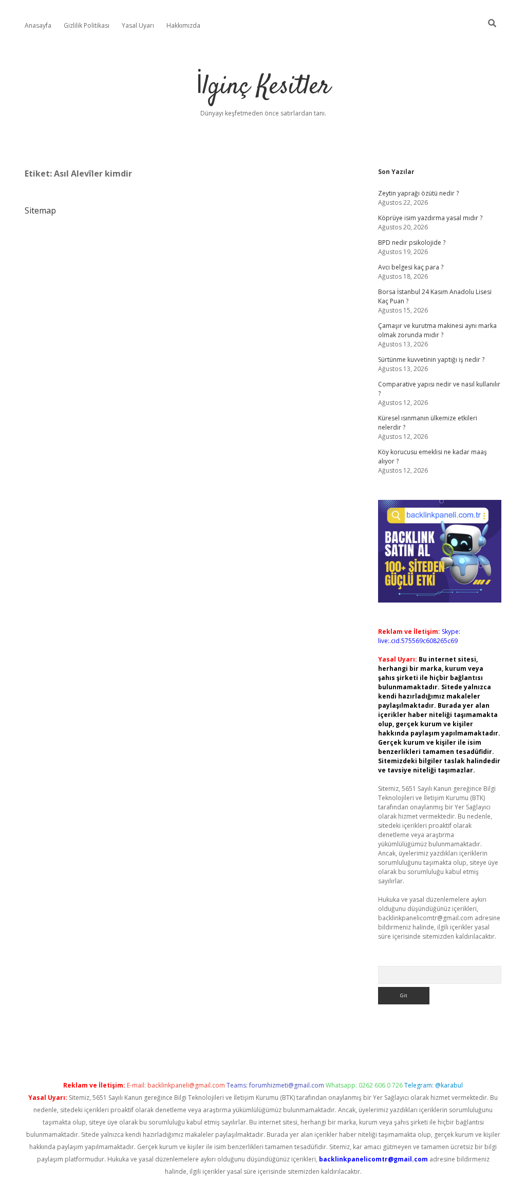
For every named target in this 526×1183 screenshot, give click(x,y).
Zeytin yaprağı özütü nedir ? (418, 193)
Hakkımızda (183, 25)
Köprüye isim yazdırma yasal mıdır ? (430, 218)
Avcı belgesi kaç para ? (410, 267)
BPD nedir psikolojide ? (411, 242)
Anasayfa (38, 25)
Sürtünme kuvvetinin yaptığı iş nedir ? (431, 359)
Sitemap (40, 210)
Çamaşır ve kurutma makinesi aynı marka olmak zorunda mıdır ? (437, 330)
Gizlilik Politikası (86, 25)
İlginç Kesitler (263, 87)
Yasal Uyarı (138, 25)
